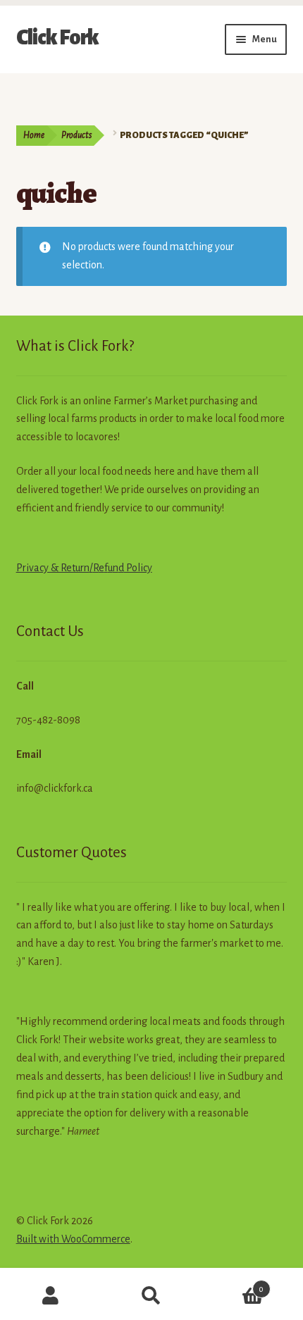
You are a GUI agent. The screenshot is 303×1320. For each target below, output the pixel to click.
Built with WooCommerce (73, 1239)
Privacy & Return (52, 567)
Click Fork (57, 37)
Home (33, 135)
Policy (138, 567)
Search (151, 1296)
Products (76, 135)
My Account (50, 1296)
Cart (233, 1284)
